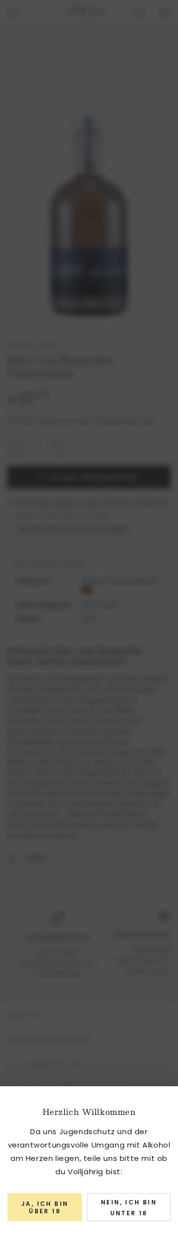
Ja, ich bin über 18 (44, 1207)
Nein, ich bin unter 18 (129, 1207)
